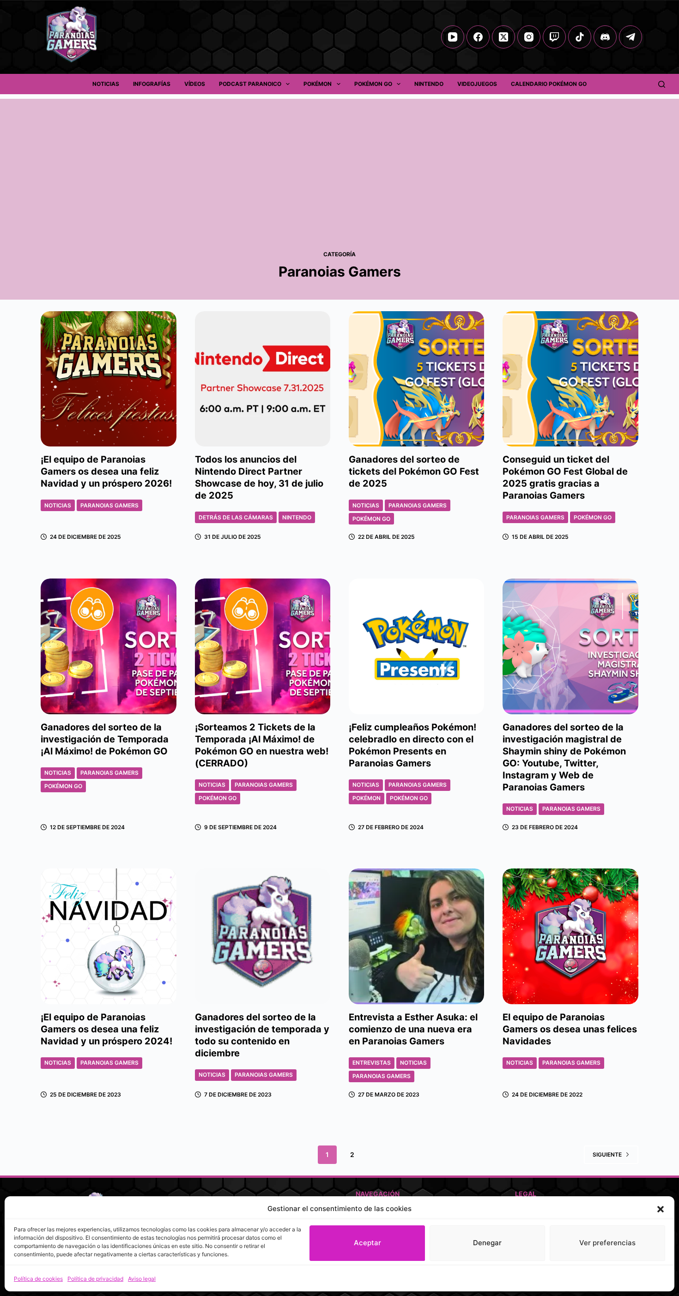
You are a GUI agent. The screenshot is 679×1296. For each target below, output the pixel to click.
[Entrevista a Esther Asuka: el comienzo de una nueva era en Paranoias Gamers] (416, 936)
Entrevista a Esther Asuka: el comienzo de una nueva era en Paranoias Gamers (413, 1029)
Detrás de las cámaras (236, 517)
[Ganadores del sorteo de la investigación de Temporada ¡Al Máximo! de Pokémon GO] (108, 646)
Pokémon (317, 83)
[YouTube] (452, 36)
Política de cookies (38, 1278)
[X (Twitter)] (503, 36)
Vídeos (194, 83)
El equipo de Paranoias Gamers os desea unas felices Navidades (570, 1029)
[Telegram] (630, 36)
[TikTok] (579, 36)
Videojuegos (477, 83)
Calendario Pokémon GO (549, 83)
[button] (660, 1209)
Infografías (151, 83)
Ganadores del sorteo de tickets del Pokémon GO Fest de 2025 (414, 471)
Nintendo (428, 83)
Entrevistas (371, 1062)
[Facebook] (478, 36)
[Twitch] (554, 36)
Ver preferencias (607, 1242)
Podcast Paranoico (250, 83)
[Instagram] (528, 36)
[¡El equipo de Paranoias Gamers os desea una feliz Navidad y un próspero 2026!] (108, 378)
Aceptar (367, 1242)
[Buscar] (661, 84)
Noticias (105, 83)
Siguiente (607, 1154)
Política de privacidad (95, 1278)
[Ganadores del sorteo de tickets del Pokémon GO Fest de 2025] (416, 378)
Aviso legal (142, 1278)
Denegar (487, 1242)
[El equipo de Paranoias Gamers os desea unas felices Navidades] (570, 936)
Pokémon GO (373, 83)
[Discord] (605, 36)
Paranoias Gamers (109, 505)
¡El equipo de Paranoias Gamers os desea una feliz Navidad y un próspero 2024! (106, 1029)
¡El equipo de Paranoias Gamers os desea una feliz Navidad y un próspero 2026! (106, 471)
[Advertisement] (339, 163)
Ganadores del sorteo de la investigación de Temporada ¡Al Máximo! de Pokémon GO (105, 739)
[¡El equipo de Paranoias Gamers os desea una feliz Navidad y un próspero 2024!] (108, 936)
